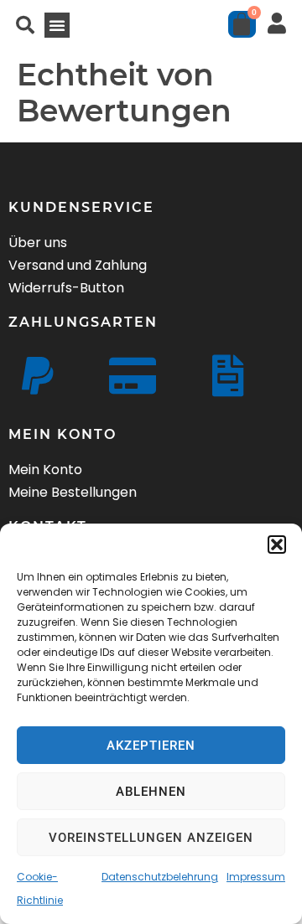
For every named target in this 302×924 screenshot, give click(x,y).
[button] (276, 544)
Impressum (255, 877)
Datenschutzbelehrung (160, 877)
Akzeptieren (151, 745)
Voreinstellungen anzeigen (151, 837)
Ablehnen (151, 791)
